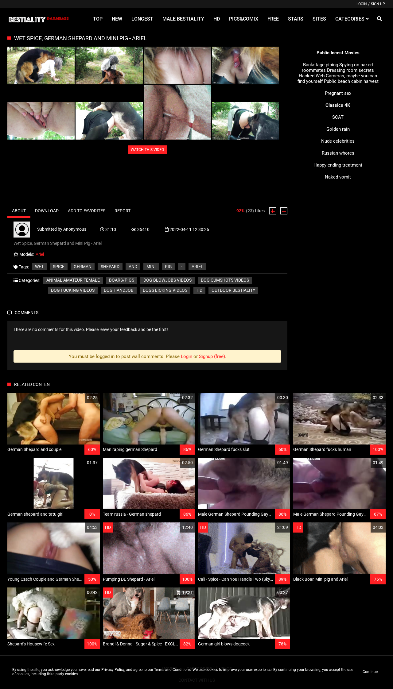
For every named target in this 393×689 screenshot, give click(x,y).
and (133, 266)
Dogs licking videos (165, 290)
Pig (168, 266)
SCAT (338, 117)
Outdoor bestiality (233, 290)
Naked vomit (338, 177)
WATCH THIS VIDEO (147, 150)
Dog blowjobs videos (167, 280)
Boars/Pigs (121, 280)
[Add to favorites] (80, 398)
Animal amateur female (73, 280)
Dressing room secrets (350, 70)
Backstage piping (320, 64)
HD (199, 290)
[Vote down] (283, 210)
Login (361, 4)
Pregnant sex (338, 93)
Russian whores (338, 153)
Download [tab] (47, 210)
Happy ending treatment (337, 165)
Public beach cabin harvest (351, 81)
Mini (151, 266)
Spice (58, 266)
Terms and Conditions (172, 670)
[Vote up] (272, 210)
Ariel (197, 266)
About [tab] (19, 210)
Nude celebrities (338, 141)
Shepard (110, 266)
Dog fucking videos (73, 290)
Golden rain (338, 129)
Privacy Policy (112, 670)
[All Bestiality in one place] (38, 19)
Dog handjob (119, 290)
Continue (370, 672)
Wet (39, 266)
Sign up (378, 4)
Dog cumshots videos (225, 280)
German (82, 266)
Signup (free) (212, 356)
